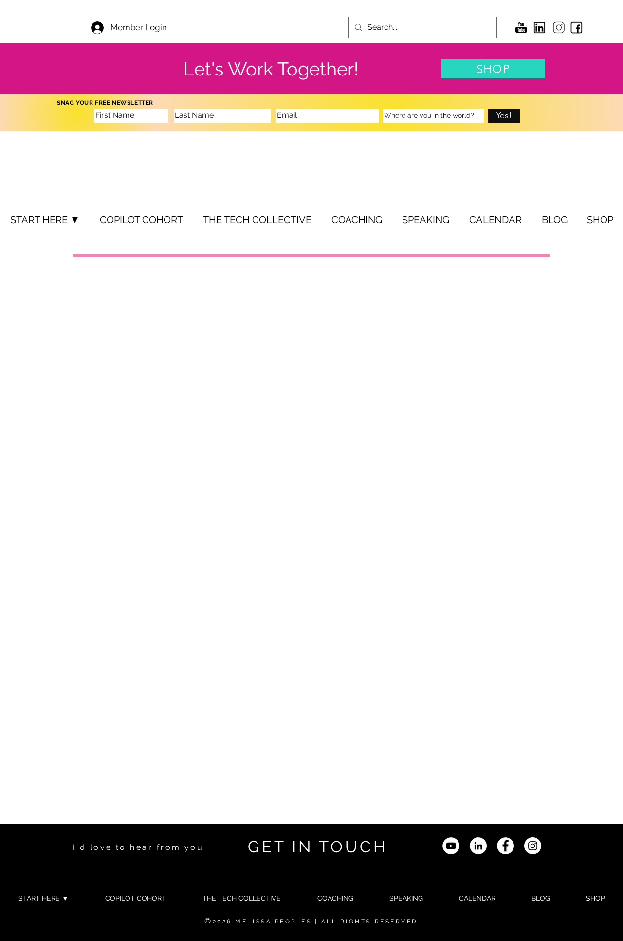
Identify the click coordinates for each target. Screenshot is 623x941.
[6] (558, 27)
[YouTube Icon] (521, 27)
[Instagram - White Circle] (532, 845)
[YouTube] (450, 845)
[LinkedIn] (478, 845)
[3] (539, 27)
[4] (576, 27)
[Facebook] (505, 845)
